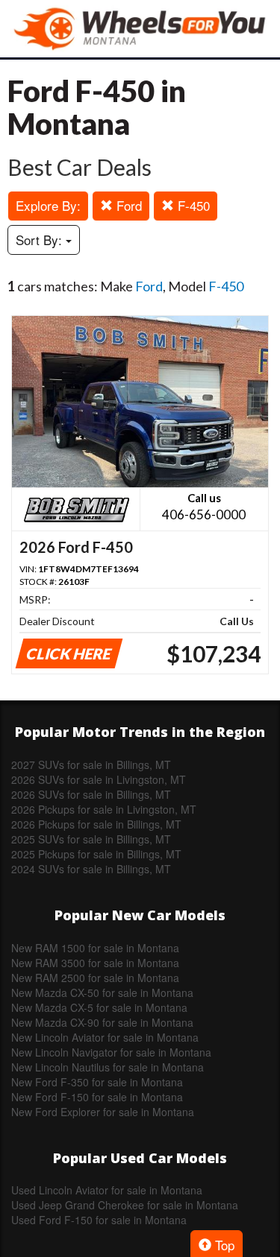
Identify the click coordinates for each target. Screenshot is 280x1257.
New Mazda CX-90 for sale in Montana (102, 1022)
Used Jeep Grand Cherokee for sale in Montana (124, 1204)
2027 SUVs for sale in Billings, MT (91, 764)
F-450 (192, 205)
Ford (127, 205)
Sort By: (41, 239)
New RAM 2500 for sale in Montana (95, 977)
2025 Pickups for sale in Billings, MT (96, 853)
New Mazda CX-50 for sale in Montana (102, 992)
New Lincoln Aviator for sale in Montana (105, 1037)
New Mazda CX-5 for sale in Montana (99, 1007)
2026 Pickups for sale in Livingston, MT (103, 809)
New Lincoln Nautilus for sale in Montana (107, 1067)
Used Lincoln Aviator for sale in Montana (106, 1189)
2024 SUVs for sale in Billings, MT (91, 868)
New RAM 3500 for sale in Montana (95, 962)
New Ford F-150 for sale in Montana (97, 1096)
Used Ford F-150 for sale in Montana (99, 1219)
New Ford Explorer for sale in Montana (102, 1111)
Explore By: (48, 205)
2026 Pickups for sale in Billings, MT (96, 824)
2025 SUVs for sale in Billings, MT (91, 839)
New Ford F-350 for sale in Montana (97, 1081)
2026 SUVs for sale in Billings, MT (91, 794)
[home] (140, 28)
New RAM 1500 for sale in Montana (95, 947)
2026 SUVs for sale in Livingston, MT (98, 779)
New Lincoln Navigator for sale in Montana (111, 1052)
